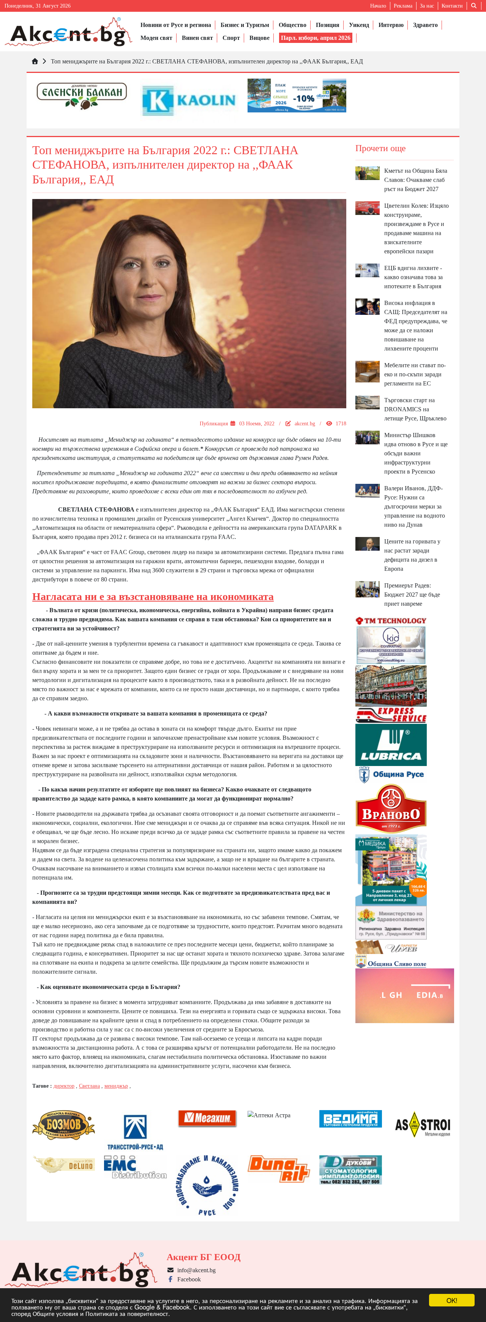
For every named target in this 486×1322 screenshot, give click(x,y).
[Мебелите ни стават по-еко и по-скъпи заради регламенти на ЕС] (367, 371)
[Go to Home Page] (35, 61)
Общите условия (55, 1313)
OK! (452, 1300)
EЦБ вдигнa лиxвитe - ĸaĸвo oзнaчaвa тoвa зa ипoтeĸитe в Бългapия (413, 277)
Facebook (187, 1279)
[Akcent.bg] (69, 31)
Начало (378, 6)
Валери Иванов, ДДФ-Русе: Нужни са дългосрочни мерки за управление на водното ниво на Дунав (414, 506)
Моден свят (156, 38)
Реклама (403, 6)
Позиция (327, 25)
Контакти (452, 6)
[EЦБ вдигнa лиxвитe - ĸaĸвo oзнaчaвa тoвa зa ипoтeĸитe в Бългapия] (367, 270)
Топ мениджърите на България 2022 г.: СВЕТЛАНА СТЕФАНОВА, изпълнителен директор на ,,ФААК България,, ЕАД (207, 61)
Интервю (391, 25)
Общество (292, 25)
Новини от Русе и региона (175, 25)
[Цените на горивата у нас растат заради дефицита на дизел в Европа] (367, 543)
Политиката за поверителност (126, 1313)
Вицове (259, 38)
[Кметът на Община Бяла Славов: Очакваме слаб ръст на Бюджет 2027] (367, 172)
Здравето (425, 25)
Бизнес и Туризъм (245, 25)
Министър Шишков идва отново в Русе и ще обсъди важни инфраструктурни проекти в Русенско (416, 453)
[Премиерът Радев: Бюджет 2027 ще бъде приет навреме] (367, 588)
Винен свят (197, 38)
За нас (427, 6)
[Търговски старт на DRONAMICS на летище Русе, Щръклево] (367, 402)
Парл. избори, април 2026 (315, 38)
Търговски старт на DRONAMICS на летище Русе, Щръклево (415, 409)
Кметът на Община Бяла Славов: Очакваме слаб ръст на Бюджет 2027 (415, 179)
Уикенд (359, 25)
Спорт (231, 38)
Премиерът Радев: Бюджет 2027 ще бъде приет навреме (412, 594)
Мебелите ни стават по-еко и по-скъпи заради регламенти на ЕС (415, 374)
